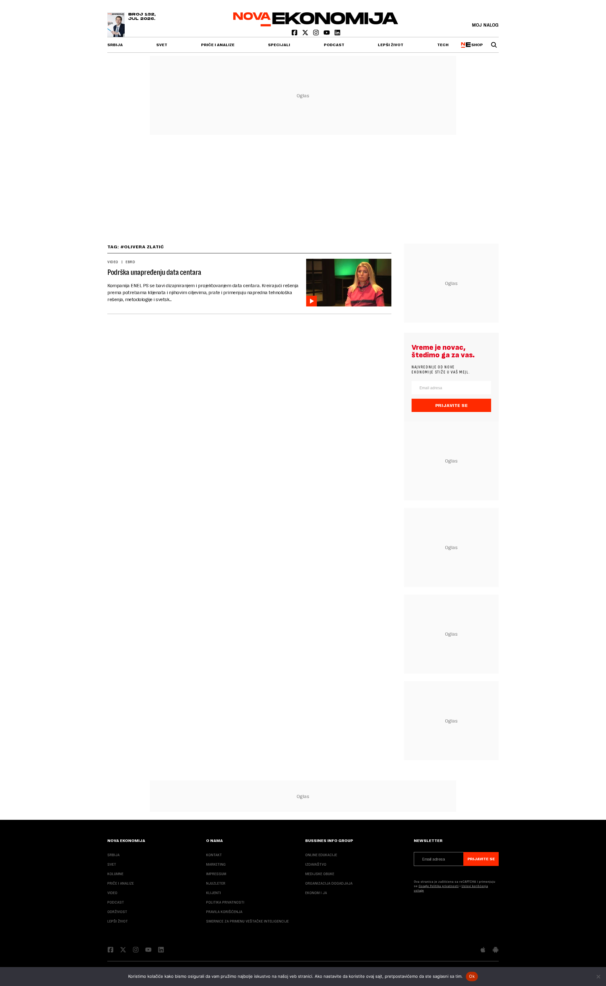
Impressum (216, 874)
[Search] (494, 45)
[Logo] (315, 25)
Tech (443, 45)
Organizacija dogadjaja (329, 883)
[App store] (483, 950)
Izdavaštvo (315, 864)
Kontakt (214, 855)
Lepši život (390, 45)
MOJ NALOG (485, 25)
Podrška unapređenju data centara (154, 272)
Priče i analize (218, 45)
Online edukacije (321, 855)
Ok (472, 976)
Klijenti (213, 893)
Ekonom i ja (316, 893)
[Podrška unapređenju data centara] (348, 282)
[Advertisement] (303, 186)
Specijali (279, 45)
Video (112, 262)
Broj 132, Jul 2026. (142, 16)
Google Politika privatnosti (439, 886)
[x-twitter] (306, 34)
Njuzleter (215, 883)
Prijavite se (451, 405)
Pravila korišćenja (224, 912)
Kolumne (115, 874)
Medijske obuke (319, 874)
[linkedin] (337, 34)
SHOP (476, 45)
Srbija (115, 45)
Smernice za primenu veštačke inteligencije (247, 921)
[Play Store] (495, 950)
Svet (161, 45)
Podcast (334, 45)
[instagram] (316, 34)
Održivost (117, 912)
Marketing (216, 864)
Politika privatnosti (225, 902)
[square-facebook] (295, 34)
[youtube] (327, 34)
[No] (598, 976)
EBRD (130, 262)
